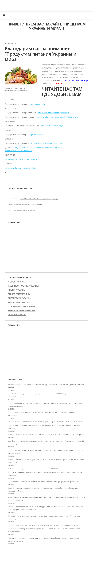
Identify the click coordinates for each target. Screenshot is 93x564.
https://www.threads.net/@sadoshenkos (20, 168)
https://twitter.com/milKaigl (52, 126)
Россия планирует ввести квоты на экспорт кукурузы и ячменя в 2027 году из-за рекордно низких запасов (46, 386)
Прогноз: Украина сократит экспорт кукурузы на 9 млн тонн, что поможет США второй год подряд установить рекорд (46, 404)
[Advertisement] (44, 5)
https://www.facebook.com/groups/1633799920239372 (58, 117)
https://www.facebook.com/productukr (53, 113)
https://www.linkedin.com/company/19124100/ (47, 143)
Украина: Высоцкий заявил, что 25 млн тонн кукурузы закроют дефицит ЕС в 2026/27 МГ (42, 422)
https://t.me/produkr (37, 104)
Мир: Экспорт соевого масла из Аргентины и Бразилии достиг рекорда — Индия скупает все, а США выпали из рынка (46, 442)
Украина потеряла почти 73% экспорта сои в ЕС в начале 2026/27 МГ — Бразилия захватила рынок (46, 434)
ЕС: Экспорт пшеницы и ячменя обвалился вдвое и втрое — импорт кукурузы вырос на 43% (43, 482)
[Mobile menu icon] (4, 15)
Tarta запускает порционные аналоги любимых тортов (29, 469)
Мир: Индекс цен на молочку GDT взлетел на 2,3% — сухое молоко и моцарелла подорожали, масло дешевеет (46, 473)
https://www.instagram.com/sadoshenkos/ (21, 159)
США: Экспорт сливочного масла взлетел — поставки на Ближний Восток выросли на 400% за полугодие (44, 426)
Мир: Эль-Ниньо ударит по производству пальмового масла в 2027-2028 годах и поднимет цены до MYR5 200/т (46, 395)
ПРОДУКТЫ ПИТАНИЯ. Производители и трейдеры (39, 199)
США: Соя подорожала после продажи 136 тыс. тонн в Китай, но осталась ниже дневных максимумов (42, 413)
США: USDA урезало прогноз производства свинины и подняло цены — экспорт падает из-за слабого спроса (44, 530)
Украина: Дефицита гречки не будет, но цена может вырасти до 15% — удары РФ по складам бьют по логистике (46, 461)
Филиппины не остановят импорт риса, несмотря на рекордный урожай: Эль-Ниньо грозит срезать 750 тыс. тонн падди (46, 498)
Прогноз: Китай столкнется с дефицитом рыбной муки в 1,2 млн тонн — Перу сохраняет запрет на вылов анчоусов (46, 451)
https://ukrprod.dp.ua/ (37, 134)
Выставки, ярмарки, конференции (22, 210)
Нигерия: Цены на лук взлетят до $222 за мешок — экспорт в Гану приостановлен (39, 525)
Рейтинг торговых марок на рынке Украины (26, 204)
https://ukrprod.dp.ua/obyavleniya (75, 80)
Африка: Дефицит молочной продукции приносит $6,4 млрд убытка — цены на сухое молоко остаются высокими (43, 539)
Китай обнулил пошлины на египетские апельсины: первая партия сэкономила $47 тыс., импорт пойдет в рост (45, 517)
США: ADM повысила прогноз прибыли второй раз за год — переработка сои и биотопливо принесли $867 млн (43, 489)
